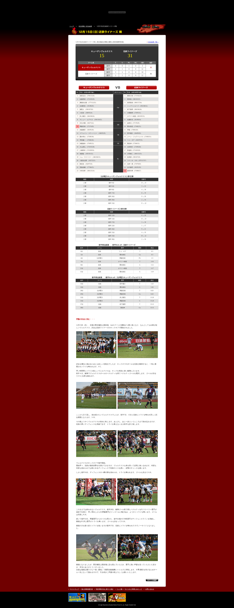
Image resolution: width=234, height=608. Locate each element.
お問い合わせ (149, 589)
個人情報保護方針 (87, 589)
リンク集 (119, 589)
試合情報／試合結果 (85, 26)
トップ (71, 26)
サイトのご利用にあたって (133, 589)
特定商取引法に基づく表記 (104, 589)
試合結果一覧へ (153, 42)
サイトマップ (74, 589)
